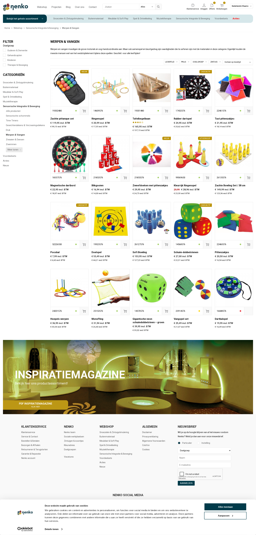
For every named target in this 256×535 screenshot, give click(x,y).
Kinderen (11, 60)
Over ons (79, 7)
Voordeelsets (221, 18)
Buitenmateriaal (95, 18)
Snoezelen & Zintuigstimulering (68, 18)
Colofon (146, 445)
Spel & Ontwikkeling (142, 18)
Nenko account (28, 458)
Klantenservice (28, 432)
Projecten (56, 7)
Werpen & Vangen (15, 134)
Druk (8, 130)
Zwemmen (11, 144)
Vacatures (69, 457)
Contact (93, 7)
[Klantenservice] (193, 5)
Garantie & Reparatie (31, 454)
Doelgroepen (70, 449)
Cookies (146, 449)
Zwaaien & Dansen (15, 139)
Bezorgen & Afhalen (30, 445)
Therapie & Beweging (17, 65)
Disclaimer (147, 432)
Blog (68, 7)
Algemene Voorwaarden (153, 441)
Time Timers (12, 120)
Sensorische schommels (18, 115)
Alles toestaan (225, 507)
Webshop (42, 7)
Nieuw (6, 165)
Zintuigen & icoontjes (74, 441)
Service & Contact (29, 436)
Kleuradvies (69, 445)
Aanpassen (223, 515)
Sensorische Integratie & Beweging (193, 18)
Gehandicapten (14, 55)
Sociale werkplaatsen (74, 436)
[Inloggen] (204, 5)
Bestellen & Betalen (30, 441)
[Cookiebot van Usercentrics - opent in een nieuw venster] (25, 529)
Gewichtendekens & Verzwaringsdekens (25, 125)
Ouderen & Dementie (17, 50)
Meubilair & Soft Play (118, 18)
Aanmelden (186, 483)
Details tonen (52, 529)
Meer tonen (13, 149)
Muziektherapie (164, 18)
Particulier (187, 443)
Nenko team (69, 432)
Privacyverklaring (150, 436)
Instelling (205, 443)
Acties (236, 18)
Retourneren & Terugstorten (34, 449)
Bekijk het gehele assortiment (23, 18)
